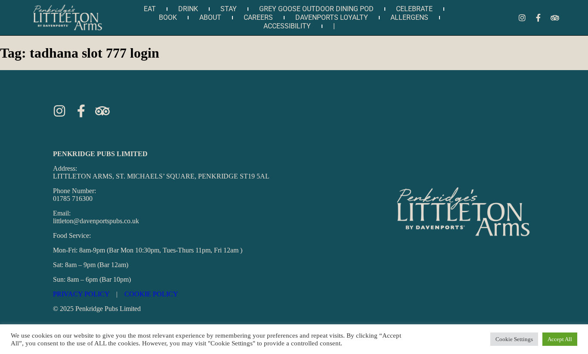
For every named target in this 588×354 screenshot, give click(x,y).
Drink (188, 9)
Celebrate (414, 9)
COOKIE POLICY (151, 294)
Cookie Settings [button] (514, 339)
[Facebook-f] (538, 18)
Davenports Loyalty (331, 17)
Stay (228, 9)
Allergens (409, 17)
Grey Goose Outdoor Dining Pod (316, 9)
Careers (258, 17)
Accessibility (287, 26)
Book (168, 17)
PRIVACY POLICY (81, 294)
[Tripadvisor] (555, 18)
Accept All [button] (560, 339)
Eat (150, 9)
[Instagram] (522, 18)
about (210, 17)
